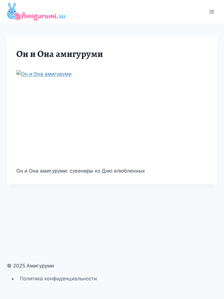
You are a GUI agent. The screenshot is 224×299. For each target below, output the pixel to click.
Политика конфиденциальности (58, 278)
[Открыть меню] (211, 11)
